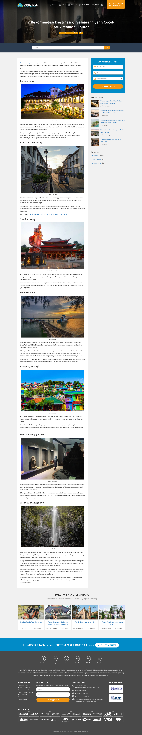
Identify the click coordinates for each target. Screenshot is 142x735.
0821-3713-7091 (115, 5)
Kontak (20, 697)
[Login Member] (102, 4)
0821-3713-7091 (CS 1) (82, 693)
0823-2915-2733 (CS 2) (82, 696)
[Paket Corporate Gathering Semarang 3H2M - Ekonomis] (58, 612)
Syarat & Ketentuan (24, 687)
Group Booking (22, 699)
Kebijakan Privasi (23, 690)
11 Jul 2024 (73, 33)
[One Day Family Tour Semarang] (31, 612)
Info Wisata (64, 33)
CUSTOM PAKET (108, 645)
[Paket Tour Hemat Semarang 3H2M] (112, 612)
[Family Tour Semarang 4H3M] (85, 612)
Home (54, 5)
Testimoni (85, 5)
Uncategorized (97, 163)
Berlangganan (53, 700)
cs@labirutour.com (80, 690)
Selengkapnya (103, 675)
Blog (97, 5)
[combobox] (108, 67)
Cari (107, 47)
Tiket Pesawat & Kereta (25, 692)
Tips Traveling (105, 106)
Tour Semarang (25, 63)
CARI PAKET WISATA (108, 86)
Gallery (74, 5)
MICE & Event (22, 694)
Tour (63, 5)
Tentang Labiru (23, 685)
